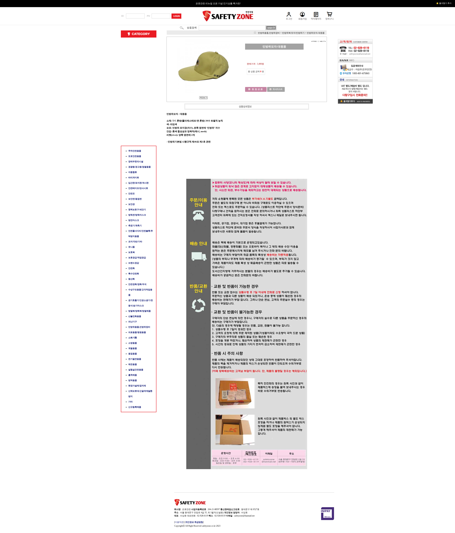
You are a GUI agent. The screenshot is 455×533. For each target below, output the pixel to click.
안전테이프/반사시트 (138, 188)
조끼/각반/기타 (135, 241)
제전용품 (132, 364)
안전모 (131, 193)
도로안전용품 (134, 156)
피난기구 (132, 321)
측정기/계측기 (135, 225)
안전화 (131, 268)
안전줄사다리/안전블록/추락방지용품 (140, 234)
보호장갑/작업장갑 (137, 257)
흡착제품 (132, 375)
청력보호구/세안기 (137, 209)
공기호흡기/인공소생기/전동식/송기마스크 (140, 303)
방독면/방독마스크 (137, 215)
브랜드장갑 (133, 263)
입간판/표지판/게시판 (138, 183)
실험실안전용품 (135, 369)
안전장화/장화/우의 (137, 284)
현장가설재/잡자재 (137, 385)
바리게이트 (133, 177)
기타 (130, 401)
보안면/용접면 (135, 199)
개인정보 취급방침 (194, 522)
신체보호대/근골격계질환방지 (140, 394)
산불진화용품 (134, 316)
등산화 (131, 279)
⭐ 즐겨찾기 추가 (443, 3)
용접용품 (132, 353)
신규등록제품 (134, 407)
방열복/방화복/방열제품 (139, 311)
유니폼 (131, 247)
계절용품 (132, 348)
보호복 (131, 252)
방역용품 (132, 380)
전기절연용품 (134, 359)
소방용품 (132, 343)
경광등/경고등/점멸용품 (139, 167)
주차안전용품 (134, 151)
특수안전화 (133, 273)
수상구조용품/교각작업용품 (140, 292)
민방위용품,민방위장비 (139, 327)
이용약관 (179, 522)
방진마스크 (133, 220)
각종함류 (132, 172)
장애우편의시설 (135, 161)
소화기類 (132, 337)
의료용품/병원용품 (137, 332)
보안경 (131, 204)
